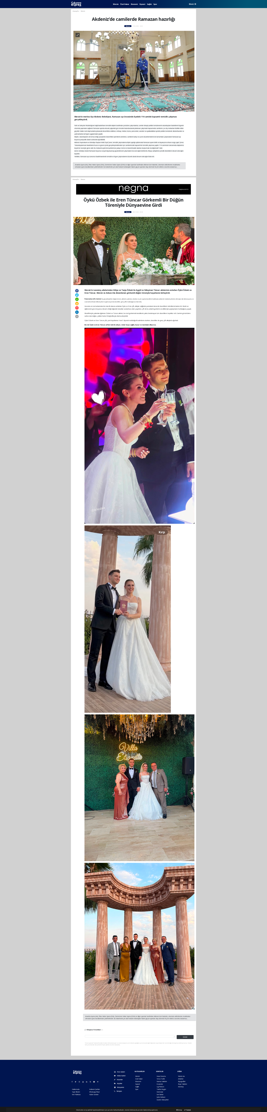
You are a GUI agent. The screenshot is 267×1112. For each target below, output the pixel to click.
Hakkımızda (75, 1089)
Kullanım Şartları (94, 1089)
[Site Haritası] (94, 1082)
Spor (155, 4)
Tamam (188, 1110)
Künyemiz (120, 1087)
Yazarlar (119, 1080)
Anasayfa (76, 11)
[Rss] (91, 1082)
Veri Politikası (76, 1094)
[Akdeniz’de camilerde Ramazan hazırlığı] (133, 71)
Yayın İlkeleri (76, 1092)
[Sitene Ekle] (98, 1082)
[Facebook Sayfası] (73, 1082)
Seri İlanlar (160, 1094)
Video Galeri (121, 1076)
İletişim (119, 1091)
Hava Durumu (161, 1076)
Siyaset (142, 4)
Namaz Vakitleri (162, 1081)
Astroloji (180, 1087)
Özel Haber (124, 4)
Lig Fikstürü (160, 1087)
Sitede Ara (181, 1076)
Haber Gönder (94, 1094)
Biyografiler (182, 1081)
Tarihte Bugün (161, 1089)
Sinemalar (160, 1092)
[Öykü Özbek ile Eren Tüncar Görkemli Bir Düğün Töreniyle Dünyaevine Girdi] (133, 251)
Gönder (185, 1037)
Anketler (180, 1079)
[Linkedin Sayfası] (87, 1082)
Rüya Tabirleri (182, 1084)
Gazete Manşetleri (163, 1100)
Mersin (116, 4)
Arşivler (119, 1083)
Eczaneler (160, 1084)
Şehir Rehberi (161, 1097)
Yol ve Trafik (161, 1079)
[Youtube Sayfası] (83, 1082)
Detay (180, 1110)
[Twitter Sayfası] (76, 1082)
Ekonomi (134, 4)
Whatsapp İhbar (94, 1092)
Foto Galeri (121, 1072)
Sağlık (149, 4)
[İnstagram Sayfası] (80, 1082)
